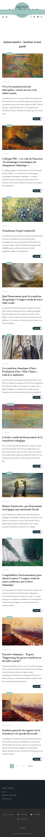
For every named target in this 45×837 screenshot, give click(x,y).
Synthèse (9, 617)
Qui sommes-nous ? (7, 799)
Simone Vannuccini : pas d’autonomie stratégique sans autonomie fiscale (22, 507)
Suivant (30, 766)
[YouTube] (37, 16)
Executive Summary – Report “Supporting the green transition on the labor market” (21, 657)
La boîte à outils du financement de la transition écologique (22, 438)
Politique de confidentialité (9, 795)
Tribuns (9, 53)
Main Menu (8, 12)
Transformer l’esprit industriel (18, 230)
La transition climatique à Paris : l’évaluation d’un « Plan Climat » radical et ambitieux (20, 371)
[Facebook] (30, 16)
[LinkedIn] (41, 16)
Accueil (4, 792)
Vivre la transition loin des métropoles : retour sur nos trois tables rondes (19, 90)
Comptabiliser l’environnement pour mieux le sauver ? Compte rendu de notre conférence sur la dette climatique (22, 580)
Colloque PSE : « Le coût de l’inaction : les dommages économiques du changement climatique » (22, 162)
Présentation (10, 404)
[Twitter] (34, 16)
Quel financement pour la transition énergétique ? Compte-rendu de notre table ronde (22, 299)
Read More (38, 119)
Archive (9, 198)
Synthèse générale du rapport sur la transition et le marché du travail (21, 731)
